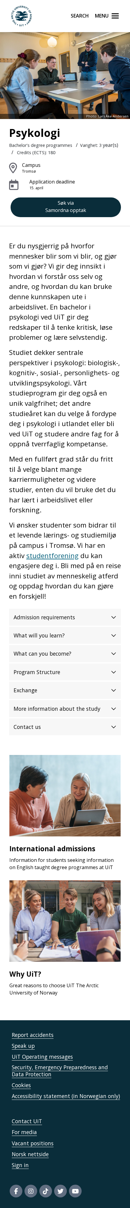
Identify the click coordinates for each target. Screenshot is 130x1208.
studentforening (52, 555)
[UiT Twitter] (60, 1191)
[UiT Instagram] (30, 1191)
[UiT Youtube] (75, 1191)
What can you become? (42, 653)
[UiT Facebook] (16, 1191)
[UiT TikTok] (45, 1191)
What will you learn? (39, 635)
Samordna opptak (65, 206)
